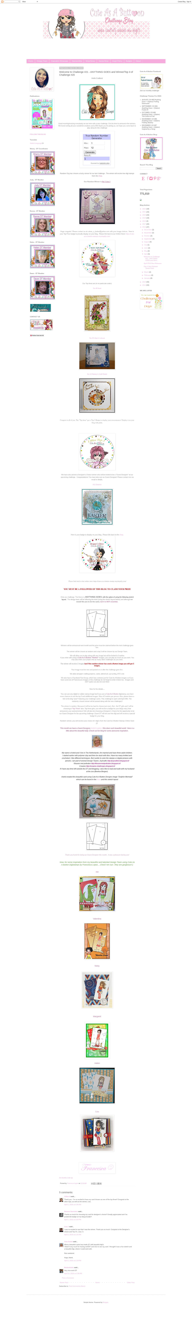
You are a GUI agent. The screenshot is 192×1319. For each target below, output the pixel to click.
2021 (144, 212)
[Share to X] (96, 1183)
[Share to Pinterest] (100, 1183)
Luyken (99, 728)
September (148, 239)
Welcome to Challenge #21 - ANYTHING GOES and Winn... (152, 258)
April (146, 254)
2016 (144, 227)
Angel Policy (117, 61)
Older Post (130, 1282)
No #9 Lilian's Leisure (97, 338)
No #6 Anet (97, 288)
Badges (129, 61)
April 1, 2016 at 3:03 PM (72, 1219)
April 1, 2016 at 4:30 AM (72, 1204)
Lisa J (66, 1226)
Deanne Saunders (71, 1211)
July (145, 245)
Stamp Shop (103, 61)
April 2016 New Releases (152, 263)
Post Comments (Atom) (77, 1286)
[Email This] (92, 1183)
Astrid (93, 728)
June (146, 248)
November (148, 233)
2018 (144, 221)
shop (100, 176)
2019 (144, 218)
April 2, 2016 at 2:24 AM (72, 1234)
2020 (144, 215)
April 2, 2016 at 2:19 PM (72, 1260)
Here (99, 779)
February (147, 275)
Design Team (42, 61)
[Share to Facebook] (98, 1183)
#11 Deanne (97, 484)
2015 (144, 282)
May (146, 251)
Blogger (105, 1302)
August (147, 242)
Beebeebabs (69, 1267)
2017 (144, 224)
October (147, 236)
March (146, 272)
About (138, 61)
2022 (144, 209)
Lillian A (67, 1196)
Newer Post (64, 1282)
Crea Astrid (68, 1241)
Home (30, 61)
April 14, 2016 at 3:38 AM (73, 1273)
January (147, 278)
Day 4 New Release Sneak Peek (151, 267)
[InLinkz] (141, 200)
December (148, 230)
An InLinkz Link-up (66, 1178)
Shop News (90, 61)
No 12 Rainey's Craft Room (97, 374)
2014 (144, 285)
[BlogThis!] (94, 1183)
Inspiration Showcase (59, 61)
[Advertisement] (42, 373)
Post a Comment (68, 1278)
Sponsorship (77, 61)
